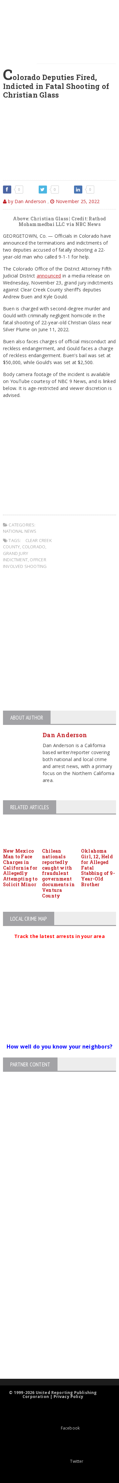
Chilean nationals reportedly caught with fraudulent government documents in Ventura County (58, 873)
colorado (34, 547)
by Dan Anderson (26, 201)
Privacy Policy (69, 1396)
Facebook (70, 1428)
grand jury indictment (15, 556)
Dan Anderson (65, 735)
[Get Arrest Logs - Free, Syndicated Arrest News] (53, 1281)
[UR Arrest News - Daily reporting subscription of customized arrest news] (54, 1324)
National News (20, 531)
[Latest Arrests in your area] (59, 944)
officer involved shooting (25, 563)
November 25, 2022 (76, 201)
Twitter (76, 1461)
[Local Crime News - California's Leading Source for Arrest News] (54, 1253)
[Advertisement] (59, 641)
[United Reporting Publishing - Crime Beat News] (54, 1225)
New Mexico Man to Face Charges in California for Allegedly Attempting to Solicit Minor (20, 868)
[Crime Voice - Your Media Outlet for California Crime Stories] (54, 1353)
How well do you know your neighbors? (60, 1046)
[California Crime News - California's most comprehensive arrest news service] (54, 1303)
